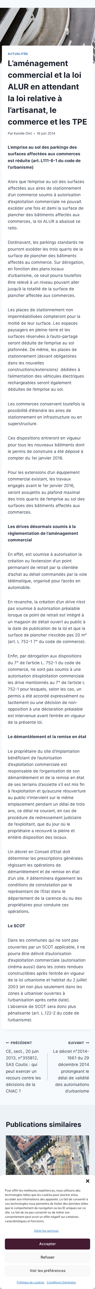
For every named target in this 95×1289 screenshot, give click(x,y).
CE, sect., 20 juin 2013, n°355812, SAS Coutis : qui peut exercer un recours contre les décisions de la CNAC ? (23, 1067)
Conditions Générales (61, 1282)
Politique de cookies (30, 1282)
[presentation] (47, 1163)
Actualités (18, 54)
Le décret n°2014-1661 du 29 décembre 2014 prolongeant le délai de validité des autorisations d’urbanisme (71, 1067)
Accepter (47, 1243)
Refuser (48, 1257)
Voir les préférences (48, 1270)
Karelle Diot (23, 133)
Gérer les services (46, 1230)
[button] (87, 1181)
